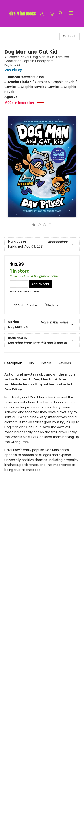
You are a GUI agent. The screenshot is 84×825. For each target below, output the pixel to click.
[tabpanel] (42, 429)
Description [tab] (13, 363)
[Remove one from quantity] (13, 284)
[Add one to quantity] (25, 284)
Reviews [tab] (65, 363)
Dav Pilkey (13, 69)
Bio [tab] (31, 363)
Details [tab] (46, 363)
